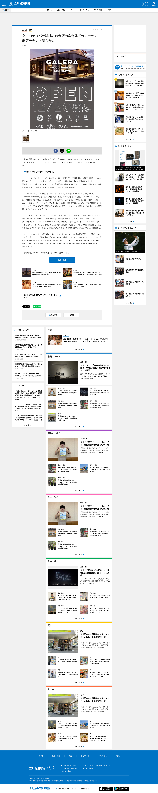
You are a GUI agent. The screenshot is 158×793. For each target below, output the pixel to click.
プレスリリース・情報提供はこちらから (97, 765)
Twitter (146, 4)
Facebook (142, 4)
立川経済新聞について (69, 765)
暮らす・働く (84, 10)
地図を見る (62, 260)
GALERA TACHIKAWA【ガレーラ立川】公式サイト (41, 296)
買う (72, 10)
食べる (49, 10)
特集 (109, 10)
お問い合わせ (89, 768)
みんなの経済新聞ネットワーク (39, 788)
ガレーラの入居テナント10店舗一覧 (40, 172)
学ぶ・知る (98, 10)
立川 (25, 45)
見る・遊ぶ (61, 10)
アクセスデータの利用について (72, 768)
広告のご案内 (66, 771)
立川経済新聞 (19, 4)
